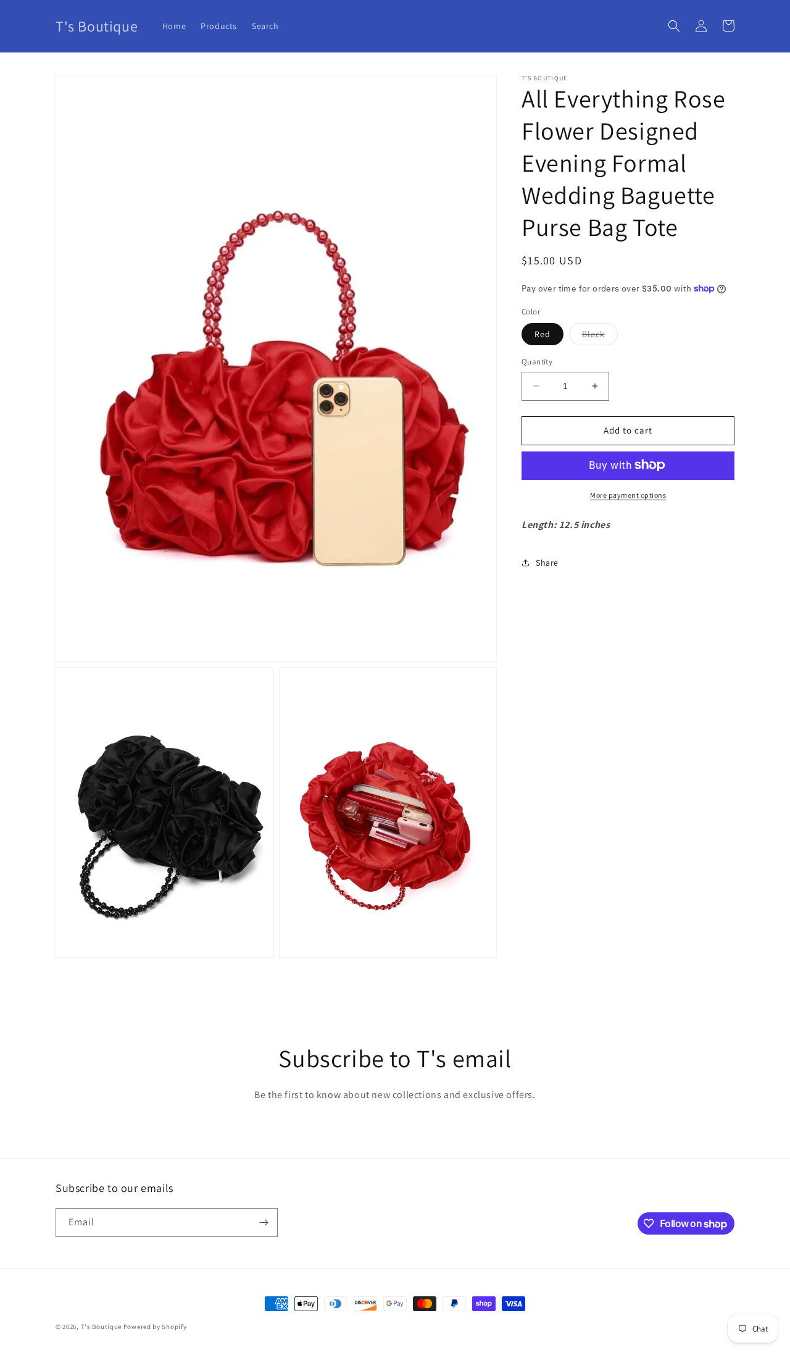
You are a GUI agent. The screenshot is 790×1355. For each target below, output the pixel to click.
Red (542, 334)
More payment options (628, 494)
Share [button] (547, 562)
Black (600, 336)
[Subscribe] (263, 1222)
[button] (674, 26)
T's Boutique (101, 1326)
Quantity (537, 361)
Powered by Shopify (155, 1326)
